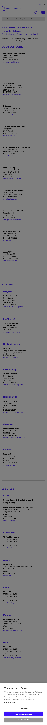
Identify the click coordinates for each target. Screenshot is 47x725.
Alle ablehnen (23, 720)
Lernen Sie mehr (9, 702)
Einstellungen (23, 708)
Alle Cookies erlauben (23, 714)
